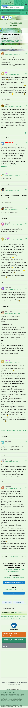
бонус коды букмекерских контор (10, 7)
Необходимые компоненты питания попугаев (12, 645)
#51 (26, 189)
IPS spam (8, 689)
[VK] (6, 17)
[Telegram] (10, 17)
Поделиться (7, 602)
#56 (26, 312)
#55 (26, 288)
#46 (26, 53)
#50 (26, 174)
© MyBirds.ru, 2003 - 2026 (8, 692)
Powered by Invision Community (14, 684)
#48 (26, 105)
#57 (26, 361)
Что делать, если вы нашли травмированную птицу (10, 634)
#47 (26, 73)
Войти (14, 593)
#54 (26, 238)
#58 (26, 441)
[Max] (2, 17)
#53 (26, 223)
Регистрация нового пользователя (14, 582)
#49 (26, 142)
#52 (26, 208)
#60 (26, 487)
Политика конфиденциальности (9, 682)
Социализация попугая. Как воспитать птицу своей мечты (13, 640)
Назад (5, 47)
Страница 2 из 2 (14, 47)
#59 (26, 460)
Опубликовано (12, 54)
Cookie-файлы (23, 682)
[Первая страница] (2, 47)
